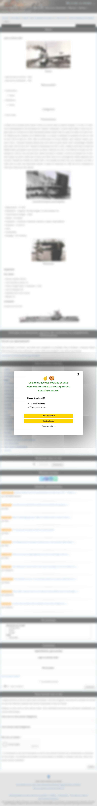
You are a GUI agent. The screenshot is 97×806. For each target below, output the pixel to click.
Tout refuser (48, 421)
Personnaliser (48, 426)
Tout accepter (48, 415)
